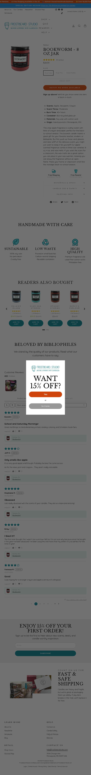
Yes (45, 394)
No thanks (45, 406)
